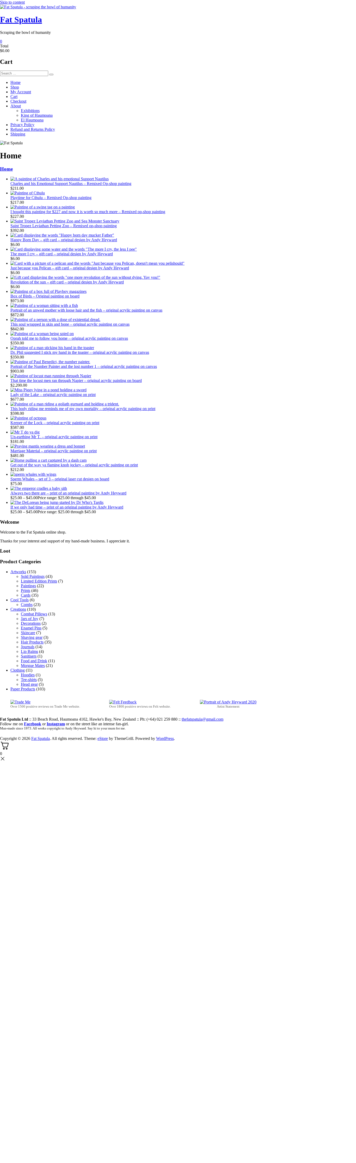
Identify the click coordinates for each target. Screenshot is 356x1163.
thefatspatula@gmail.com (202, 719)
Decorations (31, 623)
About (15, 106)
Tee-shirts (29, 679)
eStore (102, 738)
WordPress (165, 738)
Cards (25, 595)
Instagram (56, 724)
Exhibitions (30, 110)
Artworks (18, 572)
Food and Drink (34, 661)
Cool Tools (19, 600)
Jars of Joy (29, 618)
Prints (25, 590)
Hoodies (28, 675)
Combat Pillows (34, 614)
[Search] (51, 74)
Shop (14, 87)
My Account (20, 92)
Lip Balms (29, 651)
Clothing (17, 670)
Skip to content (12, 2)
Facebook (32, 724)
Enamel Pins (31, 628)
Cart (13, 96)
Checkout (18, 101)
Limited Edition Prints (39, 581)
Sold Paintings (33, 576)
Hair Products (32, 642)
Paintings (28, 586)
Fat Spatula (21, 19)
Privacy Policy (22, 124)
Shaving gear (31, 637)
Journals (27, 647)
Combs (27, 604)
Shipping (17, 134)
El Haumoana (32, 120)
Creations (18, 609)
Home (15, 82)
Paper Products (22, 689)
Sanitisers (28, 656)
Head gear (29, 684)
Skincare (28, 632)
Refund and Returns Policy (32, 129)
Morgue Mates (33, 665)
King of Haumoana (37, 115)
